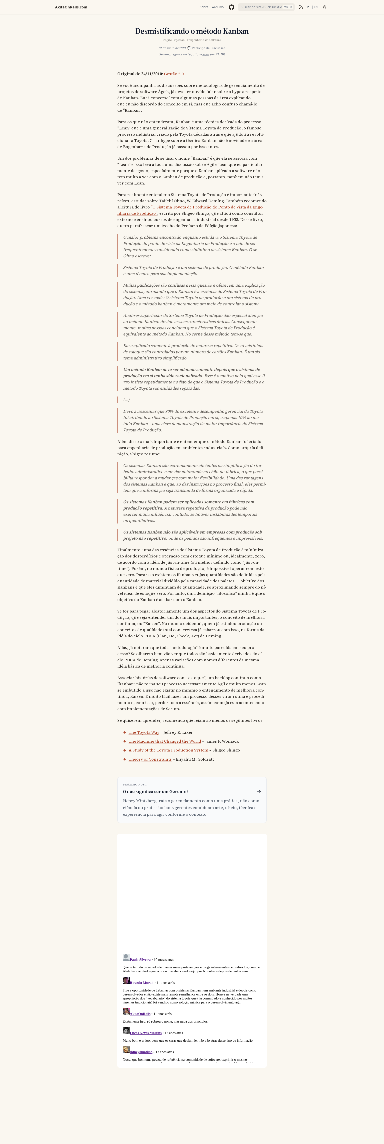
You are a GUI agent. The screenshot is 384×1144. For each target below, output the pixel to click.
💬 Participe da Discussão (206, 48)
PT (309, 7)
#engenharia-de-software (204, 40)
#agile (167, 40)
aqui (205, 54)
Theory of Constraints (150, 759)
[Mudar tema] (324, 7)
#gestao (179, 40)
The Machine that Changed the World (165, 741)
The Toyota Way (144, 732)
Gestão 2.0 (174, 74)
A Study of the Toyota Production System (168, 750)
